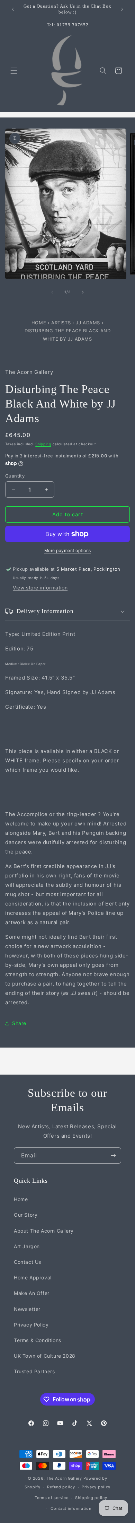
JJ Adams (88, 322)
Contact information (71, 1508)
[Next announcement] (122, 9)
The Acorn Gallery (64, 1478)
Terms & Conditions (37, 1340)
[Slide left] (52, 292)
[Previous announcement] (12, 9)
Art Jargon (27, 1246)
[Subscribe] (113, 1155)
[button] (13, 70)
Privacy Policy (31, 1325)
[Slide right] (82, 292)
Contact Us (27, 1262)
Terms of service (51, 1497)
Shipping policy (91, 1497)
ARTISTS (61, 322)
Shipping (43, 444)
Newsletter (27, 1309)
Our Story (25, 1215)
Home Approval (33, 1277)
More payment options (67, 550)
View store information (40, 587)
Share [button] (19, 1023)
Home (40, 322)
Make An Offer (32, 1293)
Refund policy (61, 1487)
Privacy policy (96, 1487)
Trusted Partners (34, 1371)
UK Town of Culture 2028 (44, 1356)
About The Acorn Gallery (44, 1231)
